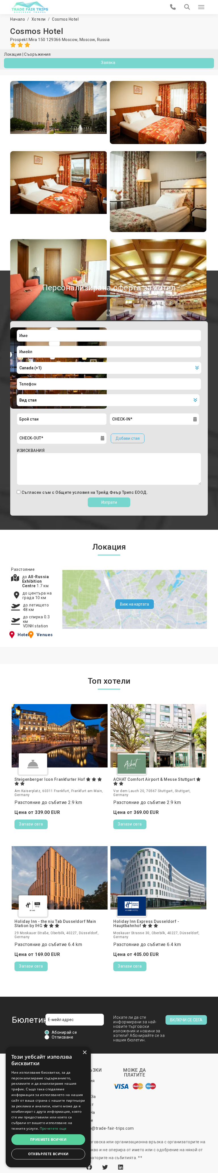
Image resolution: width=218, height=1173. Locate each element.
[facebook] (90, 1167)
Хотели (39, 19)
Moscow (87, 39)
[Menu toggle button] (201, 7)
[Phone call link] (173, 7)
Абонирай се (64, 1032)
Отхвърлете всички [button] (48, 1153)
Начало (17, 19)
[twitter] (106, 1167)
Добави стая (128, 438)
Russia (103, 39)
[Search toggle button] (187, 7)
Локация (13, 54)
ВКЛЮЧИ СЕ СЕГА (186, 1020)
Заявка (108, 62)
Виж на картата (134, 604)
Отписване (63, 1037)
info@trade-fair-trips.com (109, 1128)
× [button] (84, 1052)
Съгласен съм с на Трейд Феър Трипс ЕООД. (85, 492)
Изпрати (109, 502)
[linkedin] (120, 1167)
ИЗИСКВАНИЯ (31, 450)
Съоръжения (37, 54)
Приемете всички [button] (48, 1139)
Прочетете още (53, 1128)
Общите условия (73, 492)
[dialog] (48, 1107)
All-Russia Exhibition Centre (35, 581)
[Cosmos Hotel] (58, 112)
